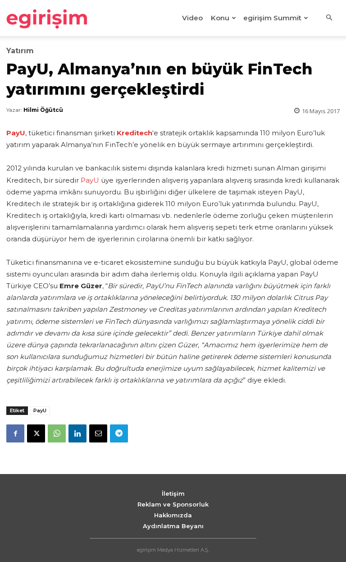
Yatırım (20, 51)
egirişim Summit (272, 18)
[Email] (98, 433)
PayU (90, 180)
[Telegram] (119, 433)
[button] (329, 18)
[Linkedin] (77, 433)
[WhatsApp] (57, 433)
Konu (220, 18)
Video (192, 18)
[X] (36, 433)
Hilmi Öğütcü (43, 109)
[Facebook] (15, 433)
